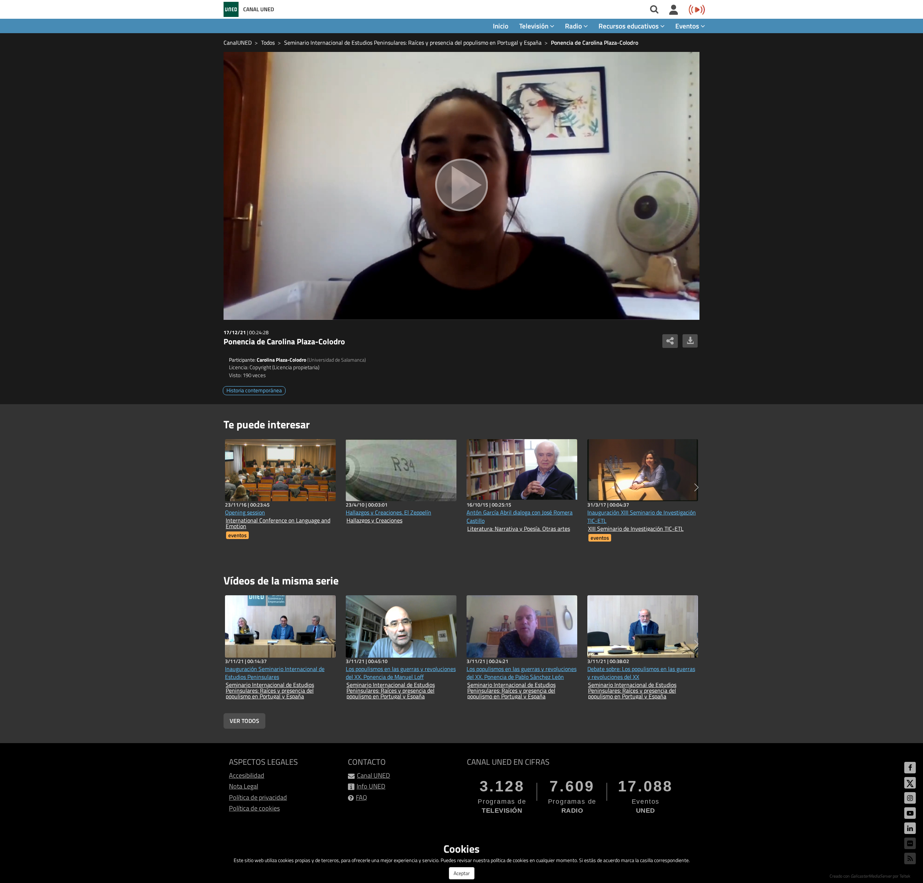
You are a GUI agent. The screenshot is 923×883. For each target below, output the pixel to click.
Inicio (500, 26)
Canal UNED (373, 775)
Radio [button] (574, 26)
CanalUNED (238, 42)
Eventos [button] (688, 26)
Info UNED (371, 786)
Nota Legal (243, 786)
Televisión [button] (534, 26)
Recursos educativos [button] (629, 26)
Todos (268, 42)
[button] (696, 487)
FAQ (361, 797)
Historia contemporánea (254, 390)
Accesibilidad (246, 775)
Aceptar (462, 873)
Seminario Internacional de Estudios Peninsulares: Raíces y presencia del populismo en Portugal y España (413, 42)
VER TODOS (244, 720)
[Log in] (674, 10)
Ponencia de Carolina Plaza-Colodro (594, 42)
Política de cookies (254, 808)
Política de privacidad (258, 797)
